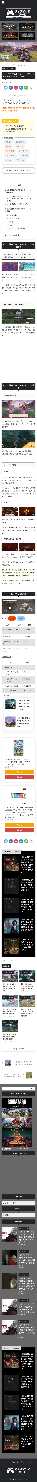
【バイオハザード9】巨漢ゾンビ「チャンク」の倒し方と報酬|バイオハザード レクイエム (26, 1260)
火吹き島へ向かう (13, 215)
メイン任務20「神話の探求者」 (18, 204)
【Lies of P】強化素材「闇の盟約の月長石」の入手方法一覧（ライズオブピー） (27, 905)
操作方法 (8, 142)
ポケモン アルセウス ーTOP (16, 170)
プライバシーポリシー (26, 1462)
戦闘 (10, 225)
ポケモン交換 (20, 160)
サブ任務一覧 (24, 155)
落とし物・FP (20, 142)
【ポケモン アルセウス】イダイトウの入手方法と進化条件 (9, 1011)
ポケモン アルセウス (9, 960)
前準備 (11, 222)
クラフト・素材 (23, 151)
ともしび (8, 160)
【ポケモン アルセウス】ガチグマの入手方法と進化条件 (9, 1036)
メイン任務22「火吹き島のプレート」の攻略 (18, 210)
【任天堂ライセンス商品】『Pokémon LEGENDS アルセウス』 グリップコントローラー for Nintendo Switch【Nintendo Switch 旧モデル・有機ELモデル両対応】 (19, 812)
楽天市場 (19, 777)
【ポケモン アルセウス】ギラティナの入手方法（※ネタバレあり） (9, 987)
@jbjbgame (22, 95)
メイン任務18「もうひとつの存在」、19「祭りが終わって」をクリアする (19, 198)
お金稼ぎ (8, 146)
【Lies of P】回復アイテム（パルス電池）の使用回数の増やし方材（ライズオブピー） (27, 925)
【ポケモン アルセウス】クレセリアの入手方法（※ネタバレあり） (27, 987)
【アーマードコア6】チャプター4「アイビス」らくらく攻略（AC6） (27, 944)
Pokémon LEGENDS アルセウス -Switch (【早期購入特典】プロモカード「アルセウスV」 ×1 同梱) (19, 761)
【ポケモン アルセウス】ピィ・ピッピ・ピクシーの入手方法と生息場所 (27, 1012)
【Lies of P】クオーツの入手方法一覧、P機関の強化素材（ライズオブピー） (27, 884)
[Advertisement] (18, 362)
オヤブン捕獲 (10, 151)
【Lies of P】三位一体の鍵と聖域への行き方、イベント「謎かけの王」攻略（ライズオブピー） (27, 865)
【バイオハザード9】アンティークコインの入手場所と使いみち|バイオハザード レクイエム (26, 1236)
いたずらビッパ (10, 155)
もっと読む (20, 1049)
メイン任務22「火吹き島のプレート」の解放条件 (18, 191)
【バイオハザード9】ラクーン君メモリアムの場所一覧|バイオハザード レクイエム (26, 1308)
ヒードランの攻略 (13, 218)
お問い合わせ (14, 1462)
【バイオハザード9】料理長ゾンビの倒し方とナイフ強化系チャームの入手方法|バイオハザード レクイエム (26, 1285)
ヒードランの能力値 (12, 235)
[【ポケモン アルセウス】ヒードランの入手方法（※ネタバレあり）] (21, 88)
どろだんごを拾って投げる (18, 229)
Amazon (19, 772)
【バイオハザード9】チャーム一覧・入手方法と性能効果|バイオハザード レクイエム (26, 1330)
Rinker (11, 766)
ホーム (6, 1462)
